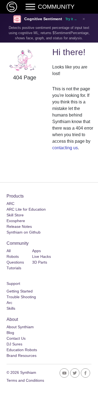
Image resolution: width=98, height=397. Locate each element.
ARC (10, 203)
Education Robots (22, 350)
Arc (9, 302)
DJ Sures (14, 344)
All (9, 251)
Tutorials (14, 268)
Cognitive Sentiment (43, 19)
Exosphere (16, 221)
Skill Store (15, 215)
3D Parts (39, 262)
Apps (36, 251)
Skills (11, 308)
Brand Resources (21, 355)
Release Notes (19, 226)
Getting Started (20, 291)
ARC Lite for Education (26, 209)
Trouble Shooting (21, 297)
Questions (15, 262)
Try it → (71, 19)
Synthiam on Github (24, 232)
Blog (10, 332)
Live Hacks (41, 256)
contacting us (65, 147)
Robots (13, 256)
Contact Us (16, 338)
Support (13, 283)
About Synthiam (20, 327)
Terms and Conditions (25, 380)
